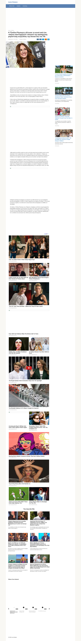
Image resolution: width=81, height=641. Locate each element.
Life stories (57, 83)
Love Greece (12, 2)
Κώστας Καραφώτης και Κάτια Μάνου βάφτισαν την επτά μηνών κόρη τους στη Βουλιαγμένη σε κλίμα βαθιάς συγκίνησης (40, 566)
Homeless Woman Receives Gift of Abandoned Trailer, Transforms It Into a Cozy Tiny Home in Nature (63, 97)
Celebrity (18, 6)
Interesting (25, 6)
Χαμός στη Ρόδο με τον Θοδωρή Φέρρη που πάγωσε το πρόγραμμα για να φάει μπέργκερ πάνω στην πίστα (17, 544)
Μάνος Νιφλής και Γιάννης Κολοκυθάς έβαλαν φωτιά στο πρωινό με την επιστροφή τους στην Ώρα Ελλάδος (39, 544)
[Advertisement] (40, 18)
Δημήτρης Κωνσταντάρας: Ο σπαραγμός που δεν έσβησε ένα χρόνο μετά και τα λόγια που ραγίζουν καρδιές (38, 523)
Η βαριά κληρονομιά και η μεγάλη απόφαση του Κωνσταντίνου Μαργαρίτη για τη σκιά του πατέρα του (17, 523)
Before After (11, 6)
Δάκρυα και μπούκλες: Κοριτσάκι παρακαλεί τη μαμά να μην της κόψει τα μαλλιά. (63, 118)
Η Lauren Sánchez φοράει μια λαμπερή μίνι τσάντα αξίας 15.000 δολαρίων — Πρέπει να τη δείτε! (63, 76)
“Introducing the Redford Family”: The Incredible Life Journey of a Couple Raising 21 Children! (63, 139)
